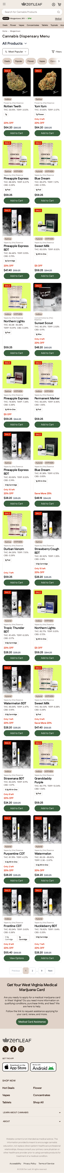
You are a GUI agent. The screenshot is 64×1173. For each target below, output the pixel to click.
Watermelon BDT (15, 703)
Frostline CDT (13, 926)
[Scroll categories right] (59, 61)
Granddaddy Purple (43, 780)
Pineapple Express (16, 178)
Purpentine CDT (14, 853)
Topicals (54, 25)
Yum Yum (40, 106)
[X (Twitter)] (5, 1049)
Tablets (45, 25)
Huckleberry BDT (46, 926)
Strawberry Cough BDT (47, 551)
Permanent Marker (47, 398)
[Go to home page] (32, 1040)
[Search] (58, 12)
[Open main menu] (4, 4)
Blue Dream (42, 178)
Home (4, 31)
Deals (5, 25)
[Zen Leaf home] (32, 4)
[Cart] (59, 4)
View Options (17, 958)
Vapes (21, 25)
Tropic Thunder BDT (14, 630)
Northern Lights (14, 321)
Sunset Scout (44, 323)
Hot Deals (8, 1088)
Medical (58, 18)
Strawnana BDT (14, 778)
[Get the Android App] (43, 1067)
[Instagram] (21, 1049)
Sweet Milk (42, 246)
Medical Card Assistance (32, 1021)
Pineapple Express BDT (16, 248)
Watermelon (43, 853)
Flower (13, 25)
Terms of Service (46, 1163)
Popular (18, 61)
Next (50, 970)
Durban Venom (14, 549)
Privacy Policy (30, 1163)
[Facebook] (13, 1049)
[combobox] (30, 12)
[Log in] (53, 5)
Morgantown (15, 31)
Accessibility (15, 1163)
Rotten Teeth (12, 106)
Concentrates (33, 25)
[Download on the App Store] (15, 1067)
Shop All (38, 1102)
